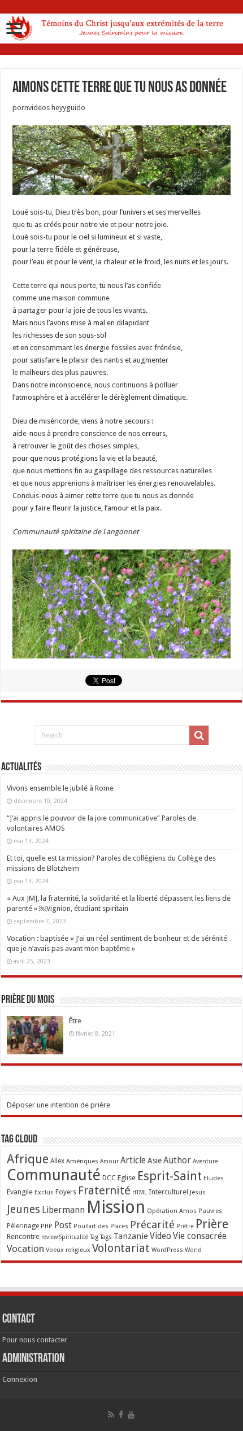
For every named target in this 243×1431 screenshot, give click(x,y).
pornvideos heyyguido (48, 107)
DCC (109, 1178)
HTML (139, 1192)
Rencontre (23, 1236)
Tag (94, 1237)
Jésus (198, 1192)
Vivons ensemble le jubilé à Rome (60, 788)
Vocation (25, 1248)
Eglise (127, 1177)
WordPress (167, 1250)
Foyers (65, 1192)
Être (75, 1020)
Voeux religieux (68, 1250)
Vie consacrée (200, 1236)
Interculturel (168, 1192)
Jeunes (23, 1209)
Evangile (20, 1192)
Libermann (63, 1210)
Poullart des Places (100, 1226)
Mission (115, 1207)
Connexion (19, 1379)
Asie (154, 1160)
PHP (47, 1226)
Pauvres (210, 1211)
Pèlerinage (23, 1226)
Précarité (152, 1225)
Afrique (28, 1159)
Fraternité (104, 1190)
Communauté (54, 1175)
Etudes (213, 1178)
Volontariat (121, 1248)
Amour (109, 1161)
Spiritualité (73, 1237)
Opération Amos (172, 1211)
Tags (106, 1237)
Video (160, 1236)
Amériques (82, 1161)
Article (133, 1160)
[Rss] (111, 1414)
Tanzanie (131, 1236)
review (49, 1237)
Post (63, 1225)
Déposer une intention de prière (58, 1105)
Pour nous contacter (34, 1340)
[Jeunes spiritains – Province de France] (121, 26)
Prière (212, 1224)
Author (177, 1160)
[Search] (199, 735)
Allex (57, 1161)
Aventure (205, 1161)
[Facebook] (121, 1414)
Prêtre (185, 1226)
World (193, 1250)
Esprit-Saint (169, 1176)
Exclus (44, 1192)
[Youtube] (131, 1414)
